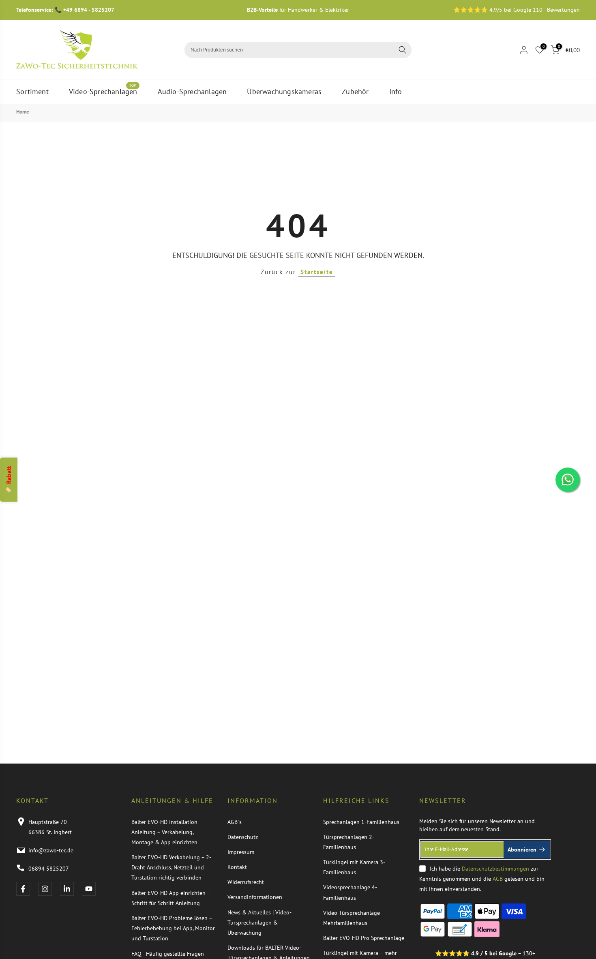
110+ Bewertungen (556, 9)
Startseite (316, 272)
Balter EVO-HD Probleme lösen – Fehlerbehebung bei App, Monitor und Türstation (173, 928)
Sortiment (32, 91)
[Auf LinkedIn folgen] (67, 889)
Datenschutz (242, 837)
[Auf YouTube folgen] (89, 889)
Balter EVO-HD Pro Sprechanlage (363, 938)
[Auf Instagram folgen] (45, 889)
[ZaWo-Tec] (77, 49)
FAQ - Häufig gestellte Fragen (167, 953)
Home (22, 111)
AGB (498, 878)
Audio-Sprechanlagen (192, 91)
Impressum (240, 852)
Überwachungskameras (284, 91)
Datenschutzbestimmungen (495, 868)
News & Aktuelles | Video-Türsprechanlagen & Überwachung (259, 922)
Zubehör (355, 91)
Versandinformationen (254, 897)
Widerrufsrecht (245, 882)
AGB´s (234, 822)
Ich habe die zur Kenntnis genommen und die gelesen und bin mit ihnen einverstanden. (482, 878)
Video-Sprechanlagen (103, 91)
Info (395, 91)
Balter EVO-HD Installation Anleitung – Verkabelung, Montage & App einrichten (164, 832)
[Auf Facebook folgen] (23, 889)
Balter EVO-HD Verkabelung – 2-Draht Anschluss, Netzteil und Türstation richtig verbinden (171, 867)
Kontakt (237, 867)
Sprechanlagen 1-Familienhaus (361, 822)
